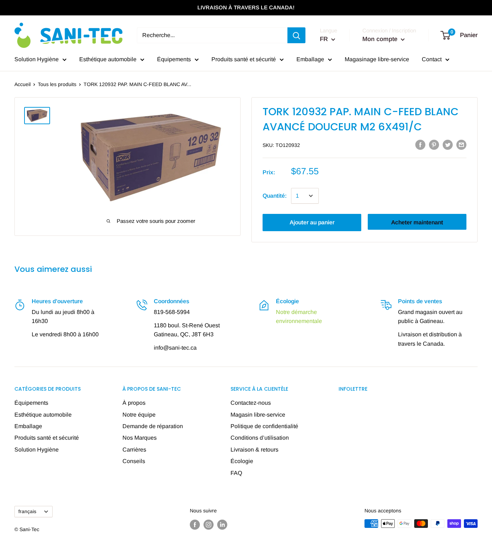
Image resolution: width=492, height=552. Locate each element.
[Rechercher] (296, 35)
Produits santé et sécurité (243, 59)
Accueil (22, 84)
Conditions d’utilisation (260, 438)
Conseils (133, 461)
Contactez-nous (251, 403)
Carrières (134, 449)
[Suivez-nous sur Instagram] (208, 524)
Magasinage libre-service (377, 59)
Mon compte (380, 39)
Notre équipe (139, 415)
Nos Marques (139, 438)
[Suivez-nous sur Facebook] (195, 524)
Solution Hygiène (36, 59)
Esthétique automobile (108, 59)
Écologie (242, 461)
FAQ (236, 473)
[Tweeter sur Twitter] (448, 144)
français (27, 511)
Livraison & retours (254, 449)
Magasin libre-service (258, 415)
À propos (134, 403)
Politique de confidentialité (264, 426)
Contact (432, 59)
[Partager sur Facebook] (420, 144)
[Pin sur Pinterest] (434, 144)
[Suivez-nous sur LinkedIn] (222, 524)
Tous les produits (57, 84)
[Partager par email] (461, 144)
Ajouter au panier (312, 222)
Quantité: (275, 196)
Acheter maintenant (417, 222)
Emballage (310, 59)
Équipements (174, 59)
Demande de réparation (152, 426)
